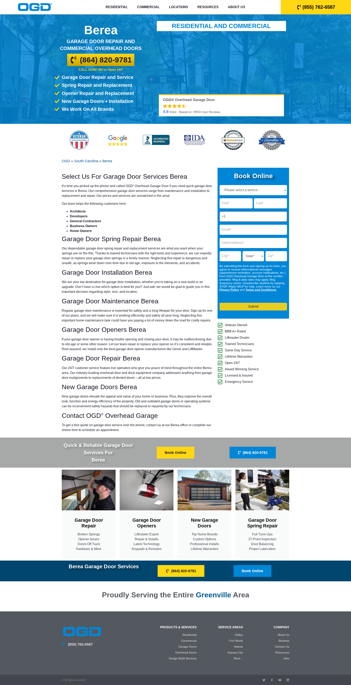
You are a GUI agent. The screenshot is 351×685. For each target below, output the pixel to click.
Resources (208, 7)
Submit (253, 306)
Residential (117, 7)
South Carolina (86, 161)
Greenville (213, 595)
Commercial (148, 7)
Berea (107, 161)
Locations (178, 7)
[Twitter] (263, 680)
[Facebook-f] (271, 680)
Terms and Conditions (261, 289)
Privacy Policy (229, 289)
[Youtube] (279, 680)
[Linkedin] (287, 680)
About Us (236, 7)
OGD (66, 161)
